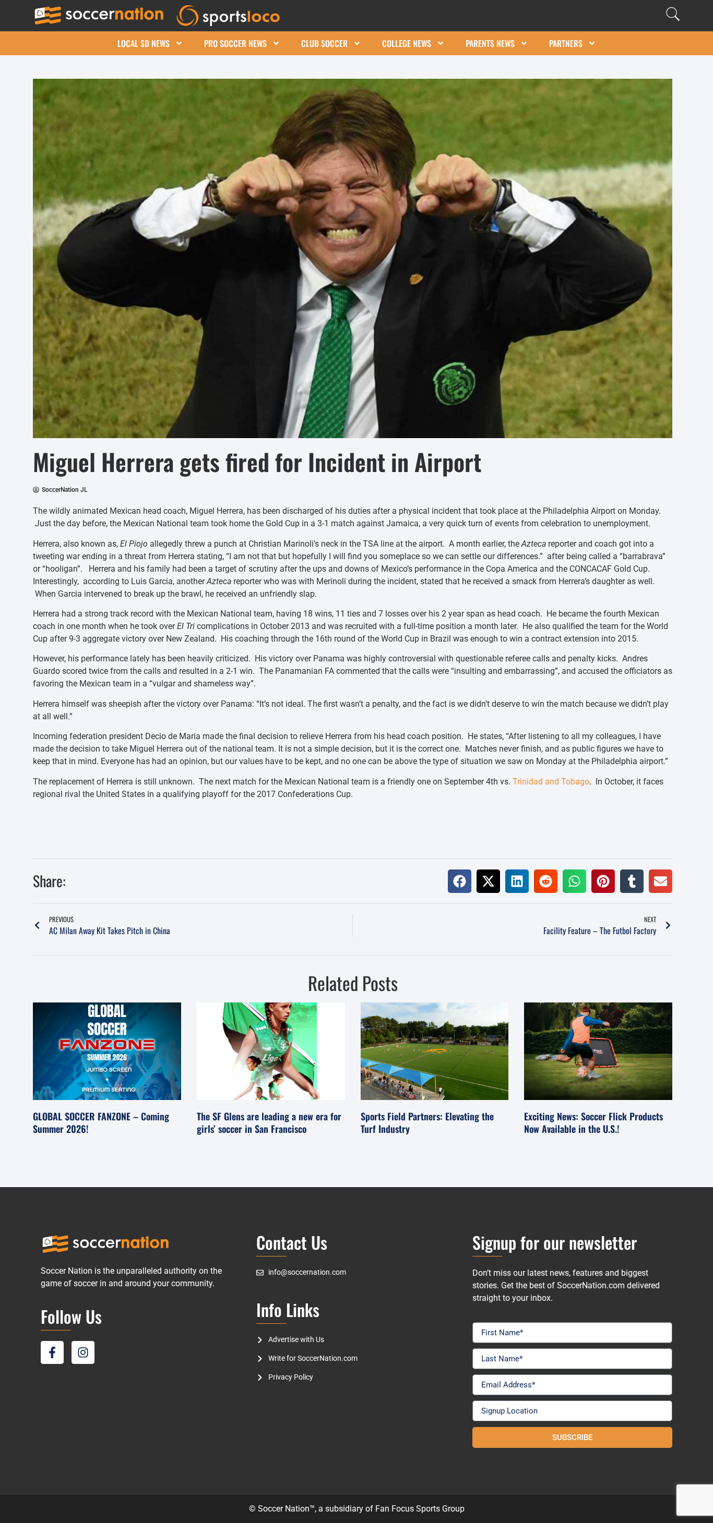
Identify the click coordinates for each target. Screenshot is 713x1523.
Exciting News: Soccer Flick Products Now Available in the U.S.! (593, 1122)
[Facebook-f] (52, 1352)
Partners (566, 43)
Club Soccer (324, 43)
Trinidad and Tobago (551, 782)
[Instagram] (83, 1352)
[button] (459, 881)
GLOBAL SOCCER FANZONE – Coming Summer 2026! (101, 1122)
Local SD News (143, 43)
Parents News (490, 43)
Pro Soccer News (235, 43)
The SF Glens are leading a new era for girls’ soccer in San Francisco (269, 1122)
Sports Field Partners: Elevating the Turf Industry (427, 1122)
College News (406, 43)
